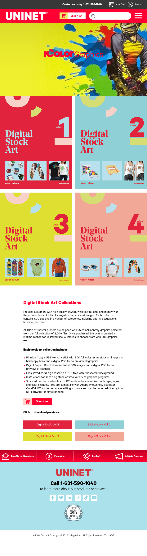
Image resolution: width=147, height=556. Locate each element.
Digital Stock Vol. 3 (47, 436)
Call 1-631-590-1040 (74, 484)
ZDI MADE (109, 535)
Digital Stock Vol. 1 (48, 425)
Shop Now (76, 16)
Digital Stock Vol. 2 (99, 425)
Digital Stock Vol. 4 (99, 436)
